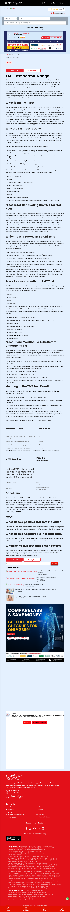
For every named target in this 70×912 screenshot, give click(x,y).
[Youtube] (34, 828)
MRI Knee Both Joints (14, 872)
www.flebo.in (25, 639)
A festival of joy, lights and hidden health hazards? (50, 571)
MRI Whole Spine (21, 870)
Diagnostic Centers (44, 817)
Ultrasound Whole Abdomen (17, 860)
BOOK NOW (14, 70)
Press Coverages (44, 812)
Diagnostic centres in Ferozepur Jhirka (20, 894)
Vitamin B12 (50, 848)
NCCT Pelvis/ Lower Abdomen (17, 875)
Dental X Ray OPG (13, 873)
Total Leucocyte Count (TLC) (48, 868)
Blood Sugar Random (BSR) (16, 851)
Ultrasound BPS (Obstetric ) (37, 875)
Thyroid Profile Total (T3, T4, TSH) (18, 853)
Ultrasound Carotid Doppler (17, 878)
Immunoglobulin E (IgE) (38, 853)
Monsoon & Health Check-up (34, 584)
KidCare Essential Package (39, 888)
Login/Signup (61, 3)
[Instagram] (43, 828)
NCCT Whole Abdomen (51, 873)
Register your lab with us (16, 815)
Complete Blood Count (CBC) (31, 846)
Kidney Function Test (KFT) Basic (35, 848)
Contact (41, 809)
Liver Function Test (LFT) (15, 848)
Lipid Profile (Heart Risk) (34, 851)
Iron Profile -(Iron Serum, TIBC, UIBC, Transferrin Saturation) (26, 856)
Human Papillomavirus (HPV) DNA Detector (21, 863)
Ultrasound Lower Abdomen (51, 877)
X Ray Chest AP (37, 872)
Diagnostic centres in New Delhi (33, 890)
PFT (48, 856)
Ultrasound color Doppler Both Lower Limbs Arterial (24, 877)
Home (27, 29)
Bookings (11, 809)
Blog (9, 62)
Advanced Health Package (48, 881)
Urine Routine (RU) (48, 846)
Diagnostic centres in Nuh (16, 896)
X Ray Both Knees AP (50, 872)
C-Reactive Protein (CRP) (16, 858)
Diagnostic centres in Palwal (17, 900)
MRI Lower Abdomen (42, 870)
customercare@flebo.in (14, 4)
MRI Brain (11, 870)
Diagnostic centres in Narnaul (35, 896)
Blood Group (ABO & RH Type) (17, 865)
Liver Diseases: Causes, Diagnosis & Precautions (47, 578)
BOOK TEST (45, 37)
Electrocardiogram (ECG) (16, 855)
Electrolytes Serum (42, 863)
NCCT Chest (39, 873)
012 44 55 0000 (18, 2)
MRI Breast (31, 870)
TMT (27, 858)
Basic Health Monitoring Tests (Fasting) (38, 883)
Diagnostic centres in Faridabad (18, 898)
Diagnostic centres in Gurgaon (17, 892)
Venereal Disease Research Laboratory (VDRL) (22, 868)
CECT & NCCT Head (27, 873)
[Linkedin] (39, 828)
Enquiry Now (32, 70)
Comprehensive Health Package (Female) (21, 884)
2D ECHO (30, 860)
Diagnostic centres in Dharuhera (44, 894)
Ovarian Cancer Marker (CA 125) (45, 860)
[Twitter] (30, 828)
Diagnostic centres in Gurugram (40, 898)
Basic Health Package (31, 881)
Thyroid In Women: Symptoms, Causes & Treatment (31, 596)
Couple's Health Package (16, 883)
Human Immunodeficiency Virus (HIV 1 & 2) (42, 865)
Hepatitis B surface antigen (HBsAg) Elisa (21, 866)
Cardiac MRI (26, 872)
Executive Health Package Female (18, 888)
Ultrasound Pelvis (53, 875)
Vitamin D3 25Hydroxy (15, 849)
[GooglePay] (13, 838)
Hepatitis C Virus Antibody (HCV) (46, 866)
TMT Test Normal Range (37, 29)
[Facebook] (26, 828)
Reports (10, 812)
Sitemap (41, 814)
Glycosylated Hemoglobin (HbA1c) (34, 849)
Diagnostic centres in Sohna (38, 892)
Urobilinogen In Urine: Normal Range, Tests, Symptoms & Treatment (36, 589)
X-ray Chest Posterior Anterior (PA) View (42, 858)
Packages (11, 807)
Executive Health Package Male (38, 886)
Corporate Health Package (18, 886)
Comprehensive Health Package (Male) (48, 884)
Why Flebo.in (12, 817)
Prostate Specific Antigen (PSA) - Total (40, 878)
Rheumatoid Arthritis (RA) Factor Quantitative (22, 861)
